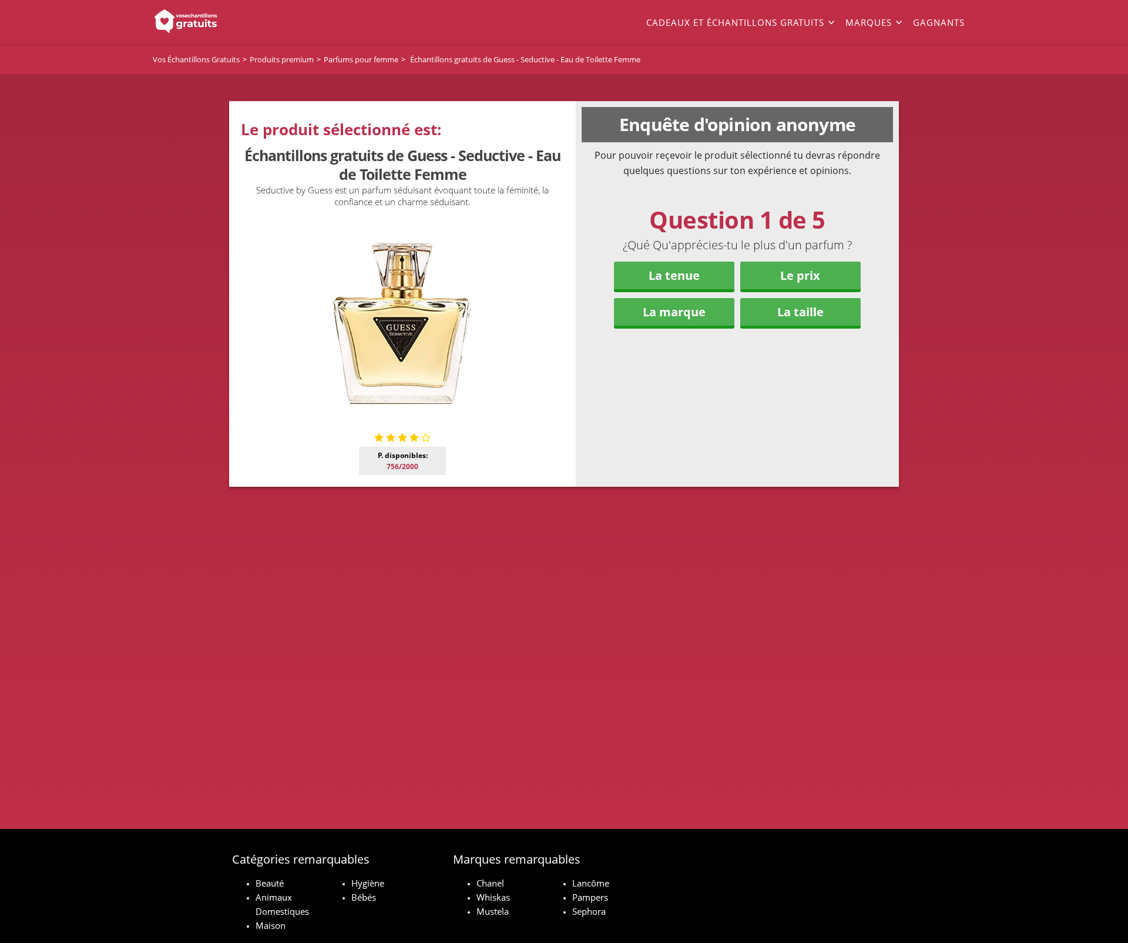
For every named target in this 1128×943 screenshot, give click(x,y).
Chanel (490, 883)
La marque (674, 312)
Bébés (363, 897)
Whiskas (493, 897)
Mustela (492, 911)
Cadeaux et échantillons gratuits (735, 22)
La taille (800, 312)
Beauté (270, 883)
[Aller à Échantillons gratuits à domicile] (235, 22)
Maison (271, 925)
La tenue (674, 275)
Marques (868, 22)
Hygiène (367, 883)
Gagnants (939, 22)
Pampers (590, 897)
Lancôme (590, 883)
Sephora (589, 911)
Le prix (800, 275)
